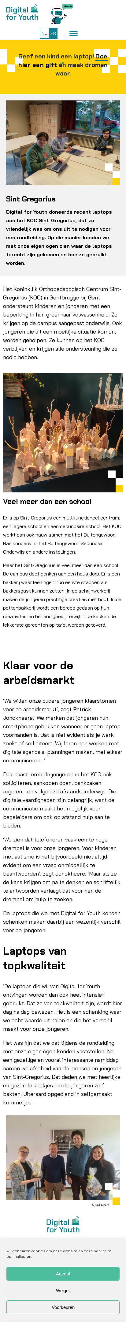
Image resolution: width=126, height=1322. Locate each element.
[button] (73, 33)
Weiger (63, 1290)
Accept (63, 1273)
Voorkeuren (63, 1307)
